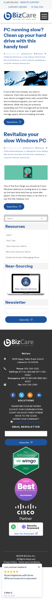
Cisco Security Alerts (16, 246)
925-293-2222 (12, 2)
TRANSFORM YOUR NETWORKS (26, 406)
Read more (12, 122)
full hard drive (40, 57)
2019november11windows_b (14, 151)
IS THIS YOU (37, 7)
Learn (8, 235)
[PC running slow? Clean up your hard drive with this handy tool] (26, 78)
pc (21, 60)
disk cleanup (29, 57)
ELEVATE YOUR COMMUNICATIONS (26, 409)
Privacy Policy (10, 562)
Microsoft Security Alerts (18, 251)
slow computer (28, 60)
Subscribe (24, 319)
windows (15, 63)
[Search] (43, 219)
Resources (15, 226)
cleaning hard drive (33, 151)
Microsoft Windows (11, 60)
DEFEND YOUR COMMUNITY (26, 419)
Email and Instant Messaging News (22, 257)
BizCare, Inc (27, 54)
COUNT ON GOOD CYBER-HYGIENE (26, 412)
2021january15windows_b (14, 57)
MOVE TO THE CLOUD (26, 415)
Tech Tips (10, 240)
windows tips (25, 63)
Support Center (17, 7)
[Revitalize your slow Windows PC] (26, 172)
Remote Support (29, 2)
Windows (39, 54)
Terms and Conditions (29, 562)
